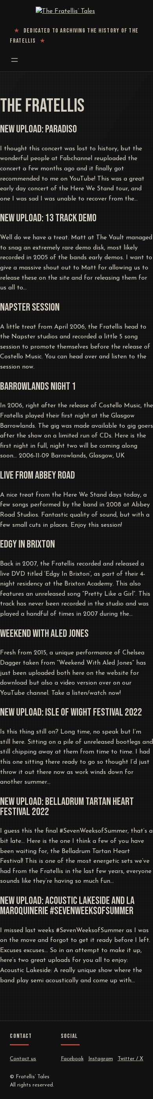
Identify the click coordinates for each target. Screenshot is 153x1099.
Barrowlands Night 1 (38, 387)
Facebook (72, 1058)
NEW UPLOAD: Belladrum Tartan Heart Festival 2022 (67, 807)
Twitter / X (130, 1058)
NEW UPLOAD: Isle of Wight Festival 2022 (71, 713)
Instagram (100, 1058)
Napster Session (30, 308)
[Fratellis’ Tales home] (76, 12)
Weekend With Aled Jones (44, 634)
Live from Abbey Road (37, 476)
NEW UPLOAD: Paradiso (38, 130)
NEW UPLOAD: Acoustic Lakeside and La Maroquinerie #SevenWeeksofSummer (67, 906)
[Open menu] (14, 60)
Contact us (23, 1058)
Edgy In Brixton (27, 545)
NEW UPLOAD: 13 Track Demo (48, 218)
